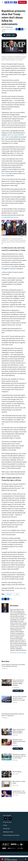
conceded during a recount (10, 217)
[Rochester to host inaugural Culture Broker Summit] (7, 742)
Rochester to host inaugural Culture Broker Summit (18, 741)
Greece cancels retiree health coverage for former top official (18, 731)
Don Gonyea (9, 27)
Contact (5, 825)
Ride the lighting (16, 771)
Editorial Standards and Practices (11, 835)
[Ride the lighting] (7, 774)
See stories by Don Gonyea (18, 652)
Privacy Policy (6, 828)
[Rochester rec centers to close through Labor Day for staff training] (7, 757)
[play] (2, 859)
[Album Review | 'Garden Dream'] (7, 784)
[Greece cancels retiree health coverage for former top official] (7, 732)
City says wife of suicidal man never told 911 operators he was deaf (19, 698)
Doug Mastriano (6, 266)
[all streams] (26, 859)
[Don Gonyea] (5, 608)
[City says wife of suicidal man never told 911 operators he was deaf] (7, 699)
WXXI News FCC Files (8, 832)
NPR (17, 594)
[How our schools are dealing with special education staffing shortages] (7, 682)
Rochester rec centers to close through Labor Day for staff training (19, 756)
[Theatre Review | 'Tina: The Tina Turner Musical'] (7, 793)
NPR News (9, 594)
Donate (23, 2)
